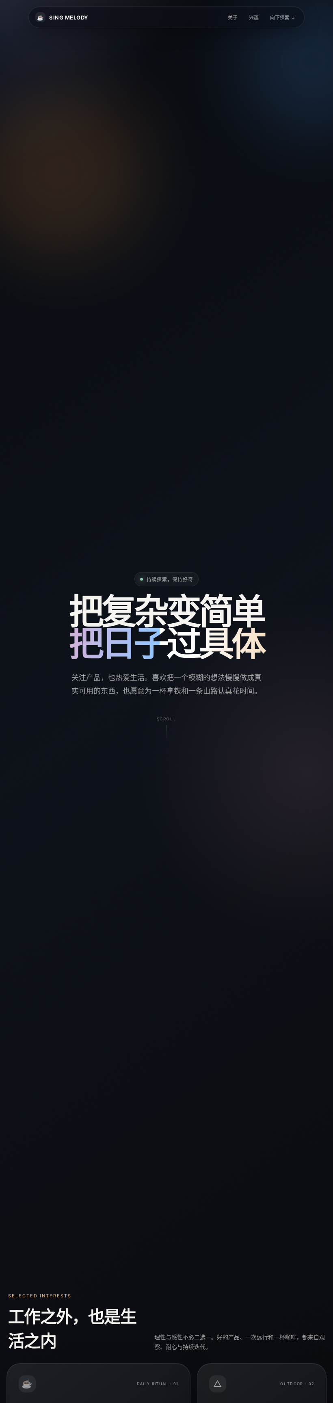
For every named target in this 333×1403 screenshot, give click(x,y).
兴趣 (254, 18)
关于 (233, 18)
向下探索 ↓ (282, 18)
